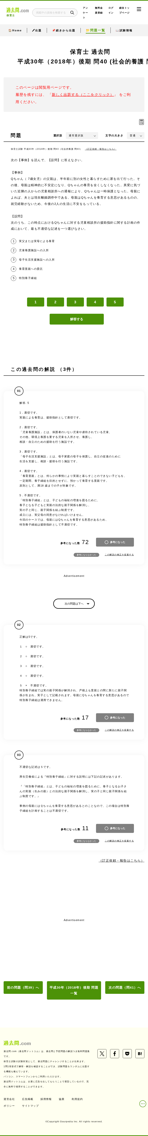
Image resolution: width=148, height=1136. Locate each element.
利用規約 (77, 1099)
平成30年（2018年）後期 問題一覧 (74, 990)
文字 (114, 135)
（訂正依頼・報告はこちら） (101, 149)
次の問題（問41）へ (125, 987)
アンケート (85, 12)
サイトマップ (30, 1105)
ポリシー (9, 1105)
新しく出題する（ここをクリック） (83, 95)
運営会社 (9, 1099)
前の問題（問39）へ (23, 987)
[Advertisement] (74, 950)
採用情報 (46, 1099)
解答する (76, 319)
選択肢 (57, 135)
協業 (61, 1099)
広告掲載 (27, 1099)
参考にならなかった (86, 555)
